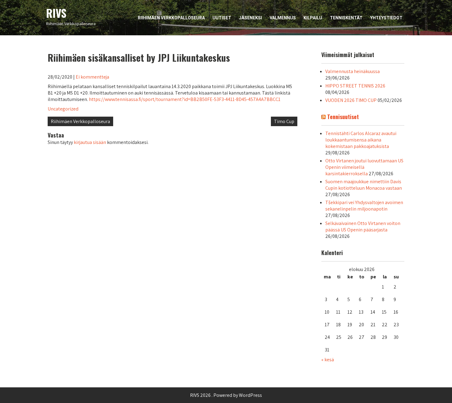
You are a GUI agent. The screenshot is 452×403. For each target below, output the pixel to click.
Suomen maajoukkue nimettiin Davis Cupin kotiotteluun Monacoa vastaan (363, 184)
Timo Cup (284, 121)
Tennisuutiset (343, 117)
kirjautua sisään (90, 142)
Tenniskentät (346, 17)
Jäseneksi (250, 17)
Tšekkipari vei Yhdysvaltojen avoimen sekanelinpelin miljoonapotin (364, 205)
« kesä (327, 359)
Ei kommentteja (92, 77)
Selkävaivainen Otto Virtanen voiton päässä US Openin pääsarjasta (362, 226)
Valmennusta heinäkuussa (352, 71)
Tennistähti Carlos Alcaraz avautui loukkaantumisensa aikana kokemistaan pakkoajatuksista (360, 139)
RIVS (56, 13)
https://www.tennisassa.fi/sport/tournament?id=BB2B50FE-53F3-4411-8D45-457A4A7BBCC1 (184, 99)
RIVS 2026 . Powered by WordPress (226, 395)
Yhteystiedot (386, 17)
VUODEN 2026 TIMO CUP (351, 100)
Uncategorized (63, 109)
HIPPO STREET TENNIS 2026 (355, 86)
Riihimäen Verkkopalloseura (171, 17)
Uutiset (221, 17)
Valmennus (283, 17)
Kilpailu (312, 17)
